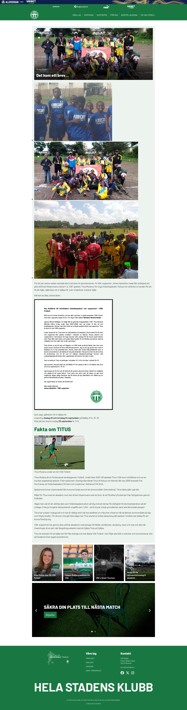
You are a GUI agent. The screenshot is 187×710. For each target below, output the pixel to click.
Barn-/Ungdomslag (93, 670)
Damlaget (90, 662)
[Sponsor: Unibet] (31, 3)
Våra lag (77, 15)
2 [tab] (95, 632)
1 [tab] (92, 632)
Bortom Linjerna (129, 15)
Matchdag (88, 15)
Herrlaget (90, 658)
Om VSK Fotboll (148, 15)
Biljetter (50, 615)
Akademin (89, 666)
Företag (114, 15)
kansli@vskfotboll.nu (128, 667)
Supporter (102, 15)
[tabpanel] (93, 610)
